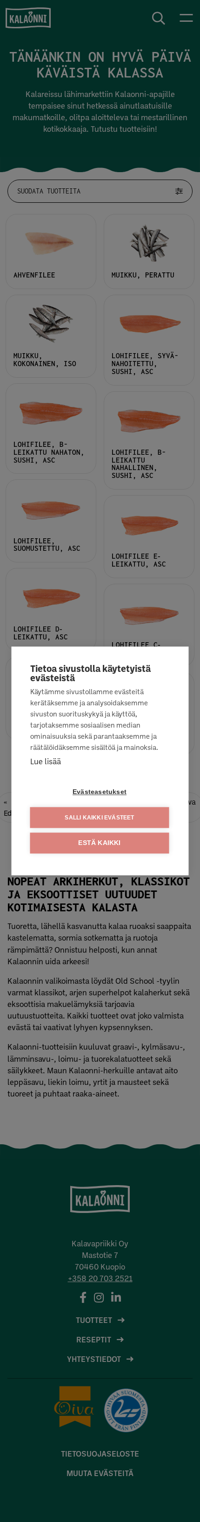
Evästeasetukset (100, 792)
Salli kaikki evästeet (99, 817)
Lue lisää (45, 761)
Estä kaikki (99, 843)
